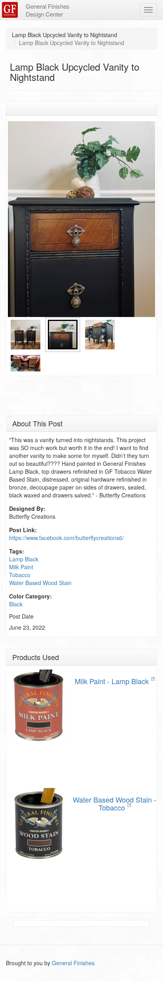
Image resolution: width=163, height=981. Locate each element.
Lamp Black (23, 559)
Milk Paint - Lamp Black (112, 681)
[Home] (11, 10)
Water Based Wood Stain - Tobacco (114, 803)
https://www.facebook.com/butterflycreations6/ (66, 538)
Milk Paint (21, 567)
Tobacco (19, 575)
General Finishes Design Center (48, 10)
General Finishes (73, 963)
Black (16, 604)
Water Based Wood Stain (40, 583)
